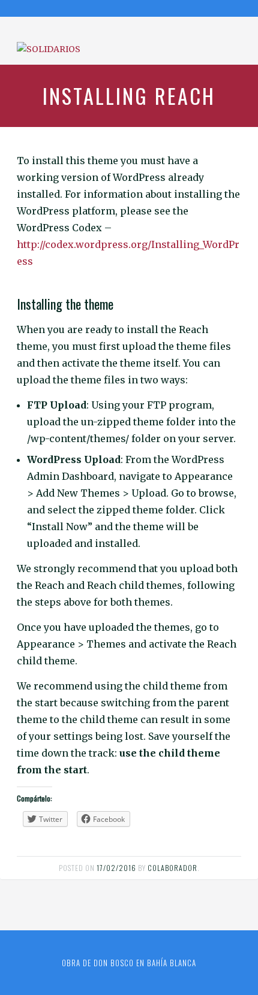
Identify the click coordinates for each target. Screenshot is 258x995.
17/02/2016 (116, 868)
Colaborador (172, 868)
